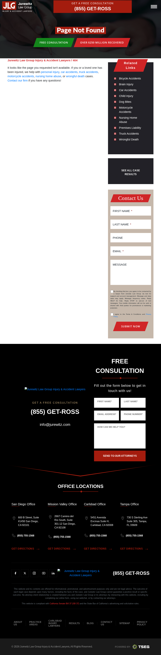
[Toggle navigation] (154, 6)
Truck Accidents (129, 133)
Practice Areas (35, 623)
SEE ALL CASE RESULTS (130, 172)
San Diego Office (23, 504)
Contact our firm (18, 80)
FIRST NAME (104, 401)
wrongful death (75, 76)
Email (118, 251)
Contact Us (106, 623)
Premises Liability (130, 127)
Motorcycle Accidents (126, 109)
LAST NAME (131, 401)
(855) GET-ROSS (92, 8)
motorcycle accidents (21, 76)
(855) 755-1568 (25, 535)
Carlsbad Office (95, 504)
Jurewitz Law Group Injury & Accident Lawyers (44, 646)
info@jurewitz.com (55, 424)
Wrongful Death (129, 139)
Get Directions (22, 548)
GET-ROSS (131, 573)
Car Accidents (127, 90)
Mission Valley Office (62, 504)
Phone (118, 237)
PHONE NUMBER (133, 414)
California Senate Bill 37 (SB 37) (64, 603)
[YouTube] (44, 573)
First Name (122, 211)
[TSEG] (132, 646)
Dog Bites (125, 101)
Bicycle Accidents (130, 78)
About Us (18, 623)
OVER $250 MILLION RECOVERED (102, 42)
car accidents (69, 72)
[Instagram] (34, 573)
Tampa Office (129, 504)
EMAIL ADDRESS (106, 414)
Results (74, 623)
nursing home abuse (48, 76)
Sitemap (124, 623)
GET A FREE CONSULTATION (93, 3)
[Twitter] (25, 573)
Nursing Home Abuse (128, 120)
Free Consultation (54, 42)
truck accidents (88, 72)
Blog (90, 623)
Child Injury (126, 96)
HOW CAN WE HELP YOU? (111, 427)
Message (120, 264)
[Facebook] (15, 573)
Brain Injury (126, 84)
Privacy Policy (142, 623)
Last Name (122, 224)
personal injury (50, 72)
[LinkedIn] (53, 573)
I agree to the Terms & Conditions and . (132, 315)
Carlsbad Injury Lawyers (55, 623)
